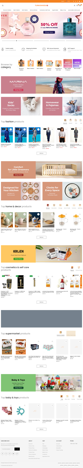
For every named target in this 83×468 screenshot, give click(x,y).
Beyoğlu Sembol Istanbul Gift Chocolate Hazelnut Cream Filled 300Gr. (20, 357)
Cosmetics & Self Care (45, 10)
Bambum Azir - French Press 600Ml (75, 230)
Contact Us (44, 454)
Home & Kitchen (33, 10)
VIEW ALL (41, 153)
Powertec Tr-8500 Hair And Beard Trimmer (20, 292)
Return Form (45, 452)
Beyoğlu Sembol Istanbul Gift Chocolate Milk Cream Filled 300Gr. (6, 357)
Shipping (44, 446)
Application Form (46, 456)
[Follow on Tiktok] (81, 1)
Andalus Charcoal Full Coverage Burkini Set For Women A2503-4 (34, 145)
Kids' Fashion (25, 10)
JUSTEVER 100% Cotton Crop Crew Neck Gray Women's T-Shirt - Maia (61, 145)
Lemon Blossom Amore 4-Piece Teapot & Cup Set (21, 230)
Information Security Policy (34, 458)
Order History (59, 446)
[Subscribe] (17, 449)
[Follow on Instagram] (77, 1)
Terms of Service (32, 454)
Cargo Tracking (59, 450)
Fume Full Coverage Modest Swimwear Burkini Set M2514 (76, 145)
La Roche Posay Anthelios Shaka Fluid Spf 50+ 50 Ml (48, 292)
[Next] (80, 66)
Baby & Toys (63, 10)
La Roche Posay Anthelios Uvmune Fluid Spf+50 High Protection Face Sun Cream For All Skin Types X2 (76, 293)
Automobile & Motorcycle (74, 10)
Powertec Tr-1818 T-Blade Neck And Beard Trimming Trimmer (34, 292)
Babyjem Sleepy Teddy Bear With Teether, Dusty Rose (6, 421)
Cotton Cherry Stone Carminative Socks (47, 421)
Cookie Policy (31, 452)
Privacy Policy (31, 448)
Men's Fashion (16, 10)
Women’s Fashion (7, 10)
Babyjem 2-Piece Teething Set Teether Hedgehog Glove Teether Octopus (20, 422)
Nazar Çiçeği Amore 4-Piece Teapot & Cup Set (34, 230)
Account (58, 443)
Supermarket (55, 10)
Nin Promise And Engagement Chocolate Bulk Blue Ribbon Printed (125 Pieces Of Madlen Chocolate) (61, 358)
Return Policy (45, 450)
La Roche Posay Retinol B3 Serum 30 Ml (62, 292)
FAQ (43, 443)
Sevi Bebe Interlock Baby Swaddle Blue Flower (75, 421)
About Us (30, 443)
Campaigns (44, 448)
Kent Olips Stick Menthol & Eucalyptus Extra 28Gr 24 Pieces (35, 357)
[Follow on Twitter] (75, 1)
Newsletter (58, 448)
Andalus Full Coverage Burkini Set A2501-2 (6, 145)
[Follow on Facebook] (73, 1)
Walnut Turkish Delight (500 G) (75, 357)
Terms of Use (31, 446)
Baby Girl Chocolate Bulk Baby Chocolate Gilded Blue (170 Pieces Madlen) (48, 357)
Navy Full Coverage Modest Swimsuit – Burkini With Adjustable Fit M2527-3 (48, 146)
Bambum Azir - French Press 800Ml (61, 230)
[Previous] (18, 66)
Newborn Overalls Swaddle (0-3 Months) (62, 421)
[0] (77, 5)
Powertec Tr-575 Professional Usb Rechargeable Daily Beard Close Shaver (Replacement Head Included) (7, 294)
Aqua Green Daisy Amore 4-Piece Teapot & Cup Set (6, 230)
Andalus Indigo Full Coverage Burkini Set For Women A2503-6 (20, 145)
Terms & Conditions (33, 450)
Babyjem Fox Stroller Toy (34, 420)
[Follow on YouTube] (79, 1)
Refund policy (31, 456)
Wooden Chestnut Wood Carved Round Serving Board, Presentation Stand (48, 230)
